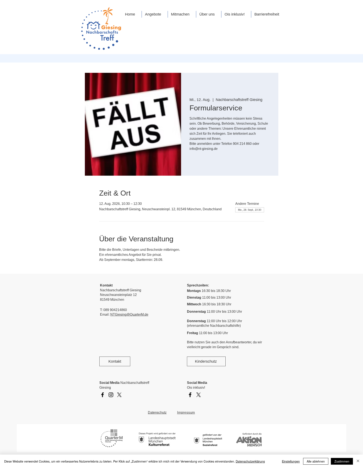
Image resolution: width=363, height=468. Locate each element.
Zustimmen (341, 461)
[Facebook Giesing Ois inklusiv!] (190, 395)
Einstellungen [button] (291, 461)
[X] (119, 395)
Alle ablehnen (316, 461)
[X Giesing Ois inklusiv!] (198, 395)
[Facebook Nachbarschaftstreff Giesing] (102, 395)
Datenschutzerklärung (250, 461)
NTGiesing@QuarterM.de (129, 314)
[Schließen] (357, 461)
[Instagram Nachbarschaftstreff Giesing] (111, 395)
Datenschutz (157, 412)
